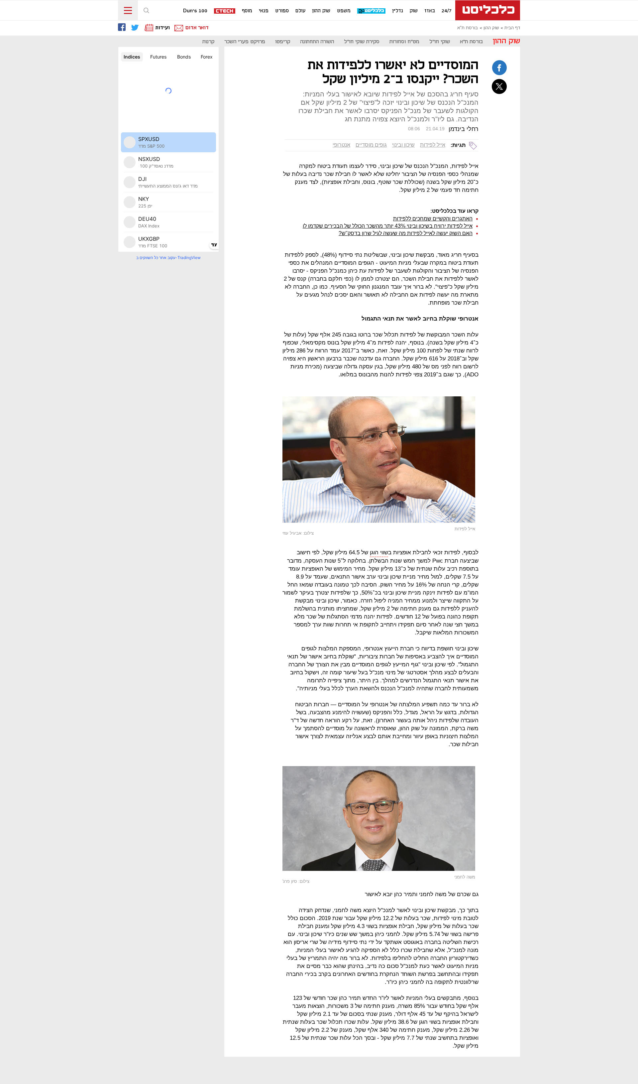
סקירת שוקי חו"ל (361, 42)
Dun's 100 (195, 11)
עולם (300, 11)
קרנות (208, 42)
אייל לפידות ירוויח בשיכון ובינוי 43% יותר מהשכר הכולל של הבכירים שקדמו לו (388, 226)
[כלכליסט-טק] (371, 11)
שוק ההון (321, 11)
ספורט (282, 11)
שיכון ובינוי (403, 145)
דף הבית (512, 28)
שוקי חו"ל (439, 42)
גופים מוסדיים (371, 145)
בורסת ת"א (467, 28)
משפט (344, 11)
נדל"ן (397, 11)
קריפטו (282, 42)
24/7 (447, 11)
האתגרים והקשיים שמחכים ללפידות (433, 218)
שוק (414, 11)
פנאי (263, 11)
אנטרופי (341, 145)
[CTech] (225, 11)
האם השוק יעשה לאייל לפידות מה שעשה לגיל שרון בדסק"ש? (406, 233)
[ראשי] (487, 10)
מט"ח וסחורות (404, 42)
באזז (429, 11)
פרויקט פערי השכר (244, 42)
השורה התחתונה (317, 42)
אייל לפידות (432, 145)
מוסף (247, 11)
